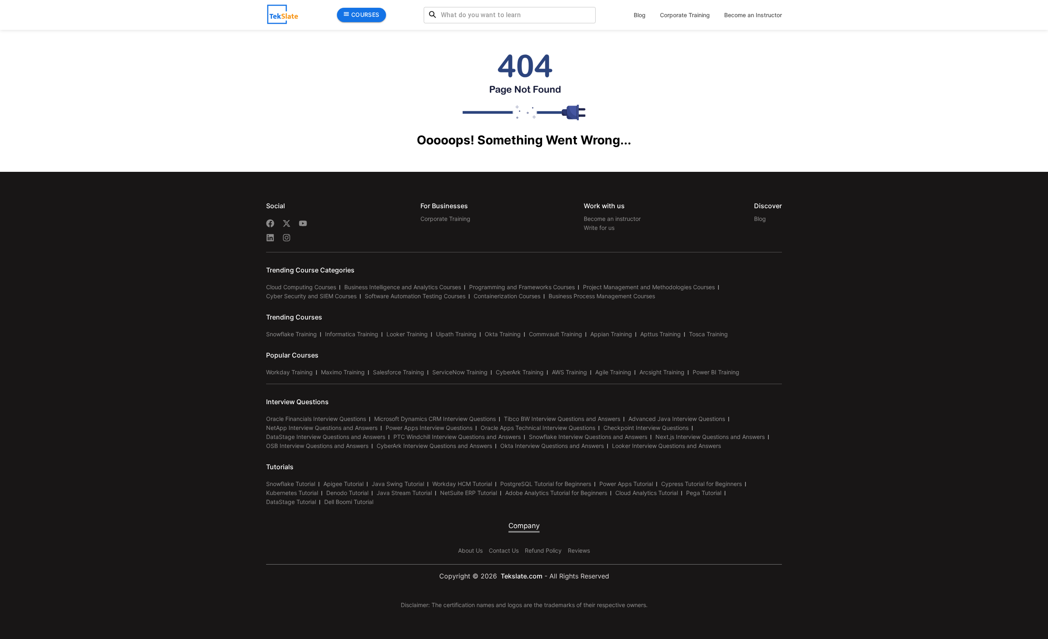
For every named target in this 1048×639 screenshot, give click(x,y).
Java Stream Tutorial (404, 492)
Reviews (579, 550)
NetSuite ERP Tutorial (468, 492)
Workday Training (289, 372)
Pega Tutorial (703, 492)
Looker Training (407, 334)
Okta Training (503, 334)
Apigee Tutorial (343, 483)
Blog (640, 14)
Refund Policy (543, 550)
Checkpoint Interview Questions (646, 427)
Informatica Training (351, 334)
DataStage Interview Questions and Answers (325, 436)
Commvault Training (555, 334)
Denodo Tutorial (347, 492)
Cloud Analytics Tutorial (646, 492)
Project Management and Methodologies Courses (649, 287)
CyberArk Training (520, 372)
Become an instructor (612, 218)
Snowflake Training (291, 334)
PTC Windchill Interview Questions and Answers (457, 436)
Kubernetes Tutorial (292, 492)
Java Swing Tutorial (398, 483)
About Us (470, 550)
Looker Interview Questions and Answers (666, 445)
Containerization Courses (507, 295)
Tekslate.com (520, 576)
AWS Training (569, 372)
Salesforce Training (398, 372)
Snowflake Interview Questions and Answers (588, 436)
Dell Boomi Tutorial (348, 501)
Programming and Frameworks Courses (522, 287)
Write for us (599, 227)
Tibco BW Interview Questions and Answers (562, 418)
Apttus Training (660, 334)
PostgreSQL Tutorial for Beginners (545, 483)
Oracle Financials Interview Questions (316, 418)
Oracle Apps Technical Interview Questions (538, 427)
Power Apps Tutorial (626, 483)
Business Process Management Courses (602, 295)
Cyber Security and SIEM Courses (311, 295)
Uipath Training (456, 334)
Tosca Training (708, 334)
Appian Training (611, 334)
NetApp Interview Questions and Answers (321, 427)
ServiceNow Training (460, 372)
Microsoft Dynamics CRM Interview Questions (435, 418)
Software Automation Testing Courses (415, 295)
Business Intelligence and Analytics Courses (402, 287)
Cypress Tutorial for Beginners (701, 483)
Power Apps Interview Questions (429, 427)
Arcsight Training (661, 372)
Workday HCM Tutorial (462, 483)
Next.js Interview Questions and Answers (710, 436)
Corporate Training (685, 14)
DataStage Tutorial (291, 501)
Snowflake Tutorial (290, 483)
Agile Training (613, 372)
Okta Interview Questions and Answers (552, 445)
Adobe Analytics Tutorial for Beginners (556, 492)
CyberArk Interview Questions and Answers (434, 445)
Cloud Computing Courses (301, 287)
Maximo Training (343, 372)
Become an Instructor (753, 14)
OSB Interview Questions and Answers (317, 445)
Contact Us (504, 550)
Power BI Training (716, 372)
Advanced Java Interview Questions (676, 418)
